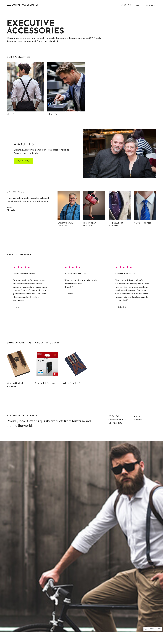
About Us (126, 5)
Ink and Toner (53, 114)
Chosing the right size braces (66, 224)
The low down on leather (89, 224)
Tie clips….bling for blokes (116, 224)
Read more (23, 161)
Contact (138, 419)
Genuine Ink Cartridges (45, 383)
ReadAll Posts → (12, 208)
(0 (109, 423)
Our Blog (151, 5)
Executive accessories (23, 5)
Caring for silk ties (142, 222)
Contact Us (138, 5)
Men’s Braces (13, 114)
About (137, 416)
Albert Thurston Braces (74, 383)
